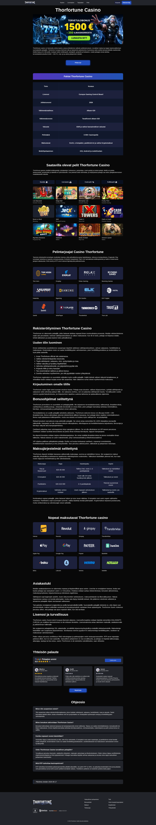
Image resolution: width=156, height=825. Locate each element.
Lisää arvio (113, 660)
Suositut (42, 182)
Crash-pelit (88, 182)
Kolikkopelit (111, 182)
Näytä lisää (78, 690)
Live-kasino (65, 182)
